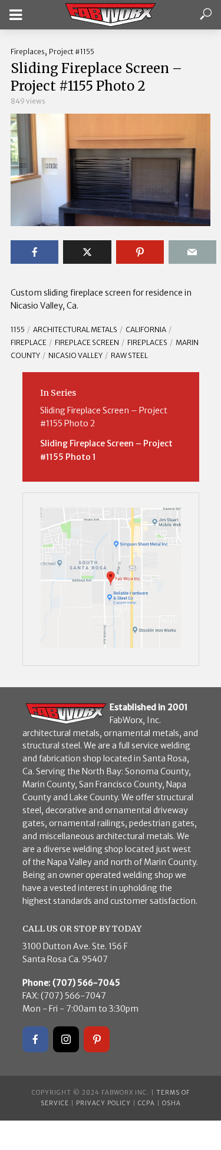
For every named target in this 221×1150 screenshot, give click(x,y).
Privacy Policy (103, 1103)
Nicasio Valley (75, 355)
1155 (18, 329)
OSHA (171, 1103)
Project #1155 (71, 51)
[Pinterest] (97, 1039)
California (146, 329)
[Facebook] (35, 1039)
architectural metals (75, 329)
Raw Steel (129, 355)
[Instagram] (66, 1039)
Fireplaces (28, 51)
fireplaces (147, 342)
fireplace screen (87, 342)
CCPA (146, 1103)
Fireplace (29, 342)
